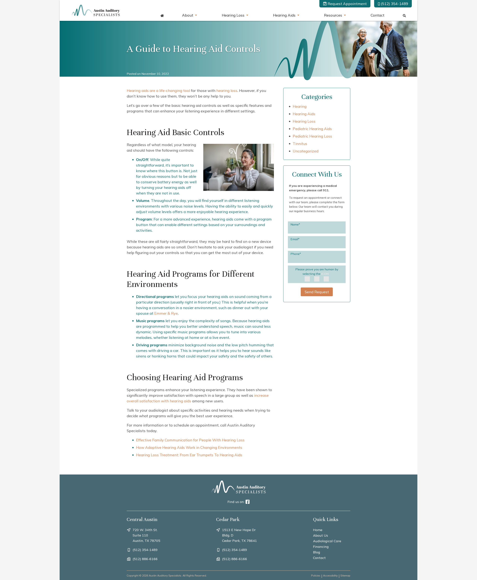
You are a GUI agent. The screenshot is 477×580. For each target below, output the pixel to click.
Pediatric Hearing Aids (312, 128)
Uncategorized (305, 151)
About (187, 15)
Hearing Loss (233, 15)
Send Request (317, 292)
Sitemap (345, 575)
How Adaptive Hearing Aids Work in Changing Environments (189, 447)
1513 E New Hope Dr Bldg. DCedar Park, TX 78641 (239, 535)
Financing (321, 546)
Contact (377, 15)
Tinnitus (300, 143)
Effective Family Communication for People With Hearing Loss (190, 440)
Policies (315, 575)
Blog (316, 552)
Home (317, 530)
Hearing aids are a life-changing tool (158, 90)
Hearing (300, 106)
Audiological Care (327, 541)
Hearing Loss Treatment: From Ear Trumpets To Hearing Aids (189, 455)
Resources (333, 15)
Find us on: (236, 502)
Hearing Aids (284, 15)
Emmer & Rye (166, 313)
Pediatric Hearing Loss (312, 136)
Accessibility (330, 575)
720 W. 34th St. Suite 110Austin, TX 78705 (146, 535)
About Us (320, 535)
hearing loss (226, 90)
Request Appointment (347, 3)
